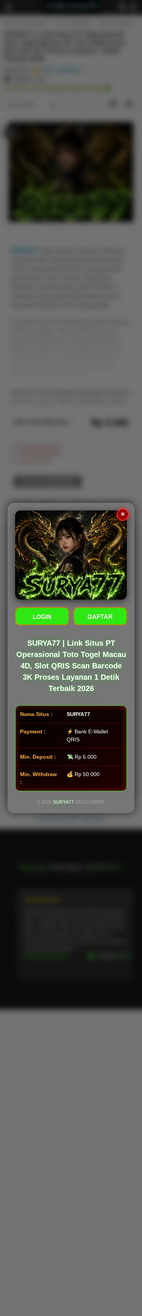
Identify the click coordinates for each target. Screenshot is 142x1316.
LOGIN (42, 617)
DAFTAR (100, 617)
